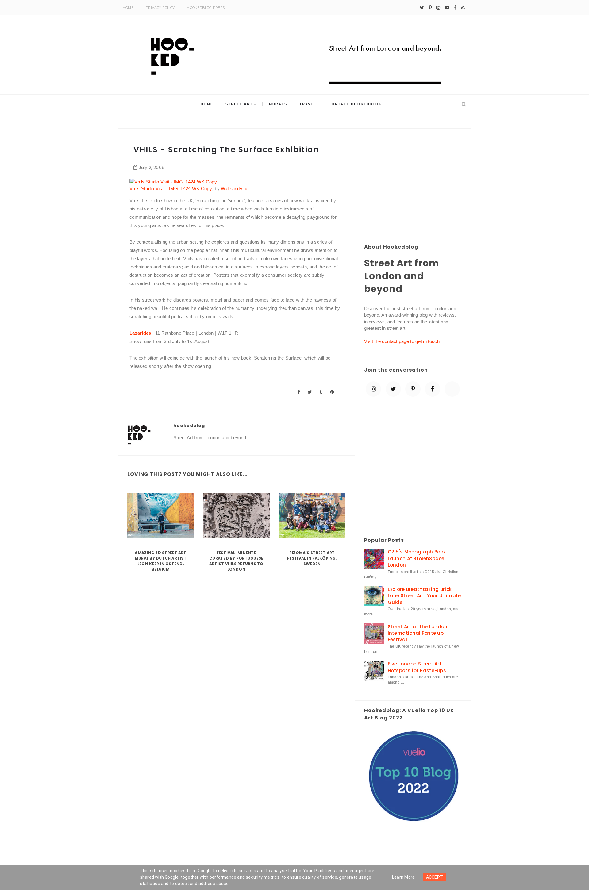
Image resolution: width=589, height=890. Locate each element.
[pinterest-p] (430, 7)
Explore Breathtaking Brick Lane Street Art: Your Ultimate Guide (424, 596)
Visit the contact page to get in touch (402, 341)
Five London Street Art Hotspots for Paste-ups (417, 667)
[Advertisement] (413, 183)
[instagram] (438, 7)
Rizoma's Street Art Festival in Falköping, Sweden (312, 558)
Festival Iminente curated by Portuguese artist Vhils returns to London (236, 561)
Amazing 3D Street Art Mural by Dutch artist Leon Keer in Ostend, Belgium (161, 561)
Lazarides (140, 333)
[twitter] (422, 7)
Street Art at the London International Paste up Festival (418, 633)
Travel (307, 104)
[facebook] (455, 7)
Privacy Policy (160, 8)
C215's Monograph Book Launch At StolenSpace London (417, 558)
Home (128, 8)
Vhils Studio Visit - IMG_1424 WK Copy (170, 188)
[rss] (463, 7)
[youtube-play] (447, 7)
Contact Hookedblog (355, 104)
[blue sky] (452, 389)
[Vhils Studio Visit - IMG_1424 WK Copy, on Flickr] (173, 181)
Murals (278, 104)
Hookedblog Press (206, 8)
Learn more (403, 877)
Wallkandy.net (235, 188)
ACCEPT (434, 877)
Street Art (239, 104)
